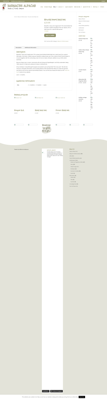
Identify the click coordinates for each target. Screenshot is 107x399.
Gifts (80, 23)
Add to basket (50, 35)
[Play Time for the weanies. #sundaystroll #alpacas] (59, 169)
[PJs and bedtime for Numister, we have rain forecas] (45, 287)
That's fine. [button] (81, 397)
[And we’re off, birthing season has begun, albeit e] (52, 360)
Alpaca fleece (82, 19)
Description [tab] (18, 47)
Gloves (72, 177)
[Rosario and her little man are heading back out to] (59, 299)
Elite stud (95, 7)
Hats (72, 164)
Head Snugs (73, 166)
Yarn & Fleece (82, 32)
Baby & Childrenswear (22, 16)
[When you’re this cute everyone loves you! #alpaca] (52, 282)
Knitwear (73, 169)
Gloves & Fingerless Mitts (77, 162)
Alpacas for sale (86, 7)
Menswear (81, 30)
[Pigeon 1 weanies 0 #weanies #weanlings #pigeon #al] (45, 170)
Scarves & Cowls (74, 171)
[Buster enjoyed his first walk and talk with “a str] (52, 212)
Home (42, 7)
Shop (54, 7)
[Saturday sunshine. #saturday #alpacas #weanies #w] (45, 345)
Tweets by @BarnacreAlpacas (21, 149)
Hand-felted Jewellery (84, 25)
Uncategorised (73, 184)
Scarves (72, 181)
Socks (72, 173)
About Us (61, 7)
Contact (102, 7)
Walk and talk (77, 7)
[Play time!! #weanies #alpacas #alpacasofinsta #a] (59, 339)
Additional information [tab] (30, 47)
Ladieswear (81, 27)
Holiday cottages (48, 7)
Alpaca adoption (69, 7)
